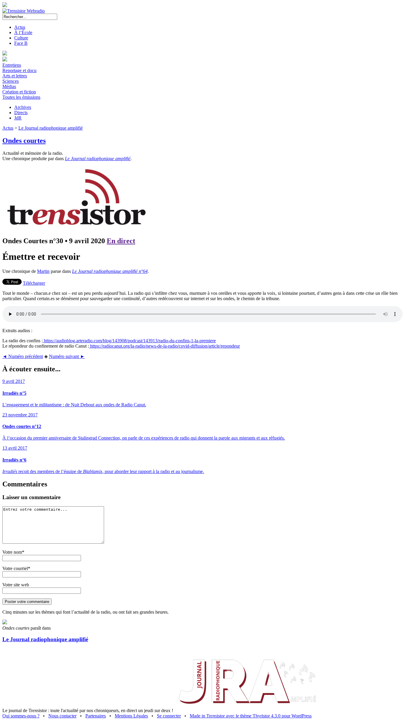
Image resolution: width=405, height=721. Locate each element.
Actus (19, 27)
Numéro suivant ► (67, 356)
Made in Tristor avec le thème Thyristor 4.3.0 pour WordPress (251, 715)
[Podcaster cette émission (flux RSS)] (4, 622)
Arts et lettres (14, 75)
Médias (9, 86)
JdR (18, 117)
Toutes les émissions (21, 97)
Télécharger (34, 283)
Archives (22, 107)
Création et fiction (19, 91)
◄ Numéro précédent (22, 356)
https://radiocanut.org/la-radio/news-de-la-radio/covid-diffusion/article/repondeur (164, 345)
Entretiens (11, 65)
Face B (21, 43)
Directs (21, 112)
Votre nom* (13, 552)
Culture (21, 37)
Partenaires (95, 715)
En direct (121, 241)
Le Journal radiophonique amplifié (50, 127)
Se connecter (169, 715)
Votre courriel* (16, 568)
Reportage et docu (19, 70)
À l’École (23, 32)
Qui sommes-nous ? (20, 715)
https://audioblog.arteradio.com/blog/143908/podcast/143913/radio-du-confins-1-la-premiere (129, 340)
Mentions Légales (131, 715)
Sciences (10, 81)
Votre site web (15, 584)
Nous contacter (62, 715)
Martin (43, 271)
